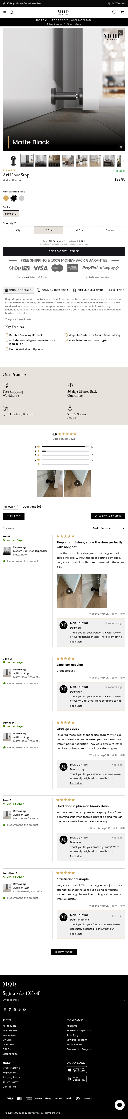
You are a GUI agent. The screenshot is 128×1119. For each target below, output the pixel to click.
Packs (6, 207)
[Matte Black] (13, 198)
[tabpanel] (64, 327)
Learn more (83, 244)
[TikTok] (19, 1009)
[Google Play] (96, 1079)
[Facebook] (14, 1009)
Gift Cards (8, 1049)
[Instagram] (5, 1009)
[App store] (96, 1069)
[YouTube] (24, 1009)
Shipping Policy (11, 1077)
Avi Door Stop (26, 675)
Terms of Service (53, 1113)
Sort (96, 528)
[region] (64, 483)
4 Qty (79, 230)
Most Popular (10, 1030)
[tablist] (64, 290)
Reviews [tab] (10, 507)
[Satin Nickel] (21, 198)
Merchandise (10, 1054)
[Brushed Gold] (6, 198)
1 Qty (17, 230)
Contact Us (9, 1086)
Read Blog (72, 1035)
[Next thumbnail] (123, 160)
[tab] (18, 290)
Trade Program (75, 1044)
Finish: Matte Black (14, 191)
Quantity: (9, 223)
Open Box (8, 1044)
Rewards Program (77, 1040)
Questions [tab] (31, 507)
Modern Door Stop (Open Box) (30, 552)
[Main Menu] (5, 12)
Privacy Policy (36, 1113)
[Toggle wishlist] (120, 32)
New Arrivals (9, 1035)
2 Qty (48, 230)
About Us (72, 1025)
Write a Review (111, 516)
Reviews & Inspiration (79, 1030)
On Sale (7, 1040)
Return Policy (10, 1082)
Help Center (9, 1072)
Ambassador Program (79, 1049)
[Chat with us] (120, 1105)
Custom (110, 230)
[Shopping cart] (122, 12)
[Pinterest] (10, 1009)
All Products (9, 1025)
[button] (64, 89)
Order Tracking (11, 1068)
